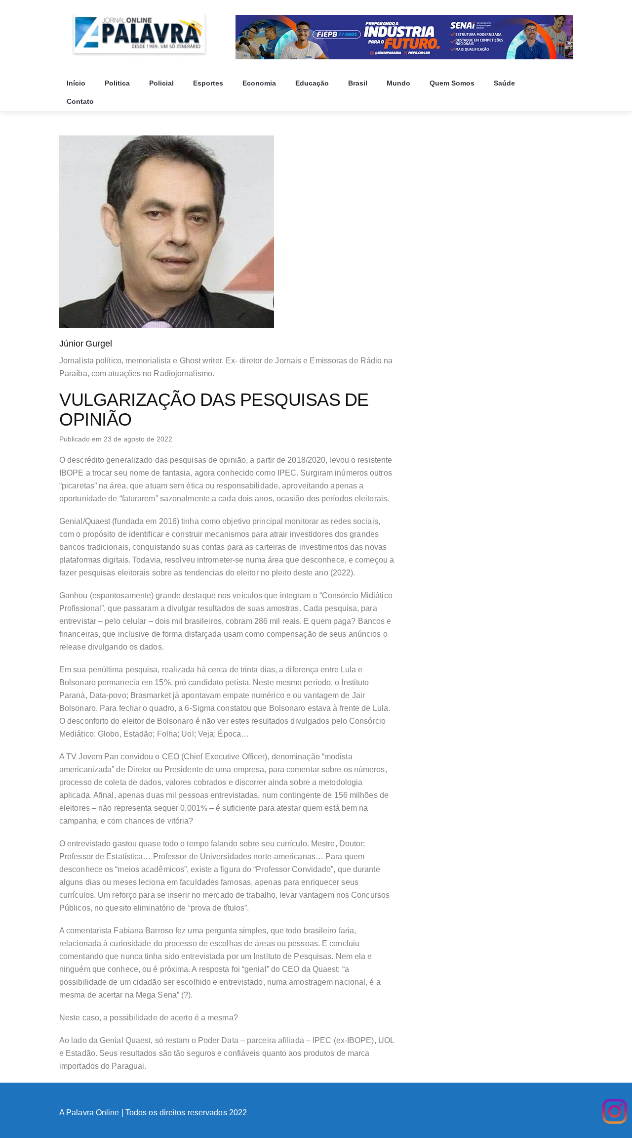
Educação (313, 83)
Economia (260, 83)
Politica (118, 83)
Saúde (505, 83)
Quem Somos (453, 83)
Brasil (358, 83)
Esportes (209, 83)
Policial (162, 83)
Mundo (399, 83)
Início (77, 83)
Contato (81, 101)
